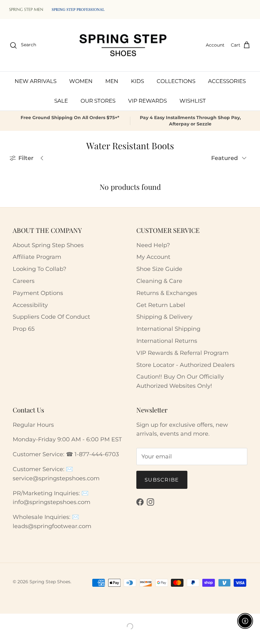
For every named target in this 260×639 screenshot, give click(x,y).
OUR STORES (98, 101)
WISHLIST (192, 101)
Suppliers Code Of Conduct (51, 316)
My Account (153, 256)
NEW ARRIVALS (35, 81)
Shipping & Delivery (164, 316)
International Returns (166, 340)
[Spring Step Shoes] (123, 45)
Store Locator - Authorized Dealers (185, 364)
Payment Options (38, 293)
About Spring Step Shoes (48, 245)
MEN (111, 81)
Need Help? (153, 245)
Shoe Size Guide (159, 268)
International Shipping (168, 328)
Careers (24, 281)
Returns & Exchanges (166, 293)
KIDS (137, 81)
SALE (61, 101)
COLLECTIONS (176, 81)
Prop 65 (24, 328)
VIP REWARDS (147, 101)
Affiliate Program (37, 256)
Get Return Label (160, 305)
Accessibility (30, 305)
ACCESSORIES (227, 81)
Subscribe (162, 480)
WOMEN (81, 81)
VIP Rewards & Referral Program (182, 352)
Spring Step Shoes (49, 582)
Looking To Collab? (39, 268)
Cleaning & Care (159, 281)
